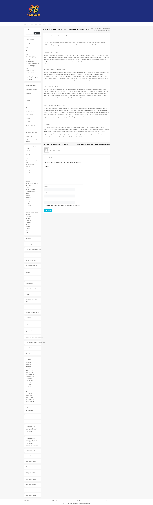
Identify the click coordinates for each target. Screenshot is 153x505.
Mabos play (28, 317)
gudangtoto (28, 93)
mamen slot (28, 220)
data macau (28, 177)
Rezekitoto (28, 254)
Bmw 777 (28, 54)
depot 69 (28, 179)
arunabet (28, 208)
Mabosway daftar (30, 306)
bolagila (28, 199)
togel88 (28, 203)
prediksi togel (29, 172)
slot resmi (28, 185)
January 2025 (29, 397)
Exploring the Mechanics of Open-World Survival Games (93, 144)
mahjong (28, 100)
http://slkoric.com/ (30, 348)
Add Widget (27, 500)
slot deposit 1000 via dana (32, 146)
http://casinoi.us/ (30, 456)
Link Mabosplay (30, 244)
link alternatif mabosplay (32, 265)
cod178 (27, 148)
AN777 (27, 278)
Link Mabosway (29, 114)
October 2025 (29, 378)
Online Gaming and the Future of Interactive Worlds (31, 72)
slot (26, 107)
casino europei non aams (32, 158)
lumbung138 (29, 136)
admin (45, 35)
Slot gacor (28, 216)
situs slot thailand (30, 189)
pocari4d (28, 226)
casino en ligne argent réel (32, 312)
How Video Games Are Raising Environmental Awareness (66, 29)
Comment (46, 166)
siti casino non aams (31, 461)
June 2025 (28, 387)
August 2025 (29, 382)
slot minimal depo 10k (31, 132)
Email (45, 192)
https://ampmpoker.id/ (31, 428)
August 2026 (29, 362)
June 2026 (28, 364)
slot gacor (28, 96)
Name (45, 186)
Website (46, 199)
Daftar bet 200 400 (31, 129)
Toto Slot (28, 118)
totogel (27, 193)
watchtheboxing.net (31, 191)
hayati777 (28, 206)
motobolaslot (29, 43)
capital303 (28, 197)
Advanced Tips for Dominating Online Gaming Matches (32, 57)
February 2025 (29, 395)
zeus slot (28, 195)
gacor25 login (29, 121)
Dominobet (28, 210)
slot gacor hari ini (30, 111)
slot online (28, 201)
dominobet (28, 181)
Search (27, 29)
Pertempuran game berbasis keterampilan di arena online (32, 77)
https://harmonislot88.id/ (32, 433)
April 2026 (28, 366)
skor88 (27, 175)
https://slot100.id (30, 431)
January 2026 (29, 372)
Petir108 (28, 230)
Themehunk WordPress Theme (82, 503)
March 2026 (29, 368)
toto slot (28, 166)
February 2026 (29, 370)
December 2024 (30, 399)
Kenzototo (28, 238)
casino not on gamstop (31, 288)
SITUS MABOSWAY (30, 426)
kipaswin (28, 294)
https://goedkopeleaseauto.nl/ (33, 249)
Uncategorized (29, 410)
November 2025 (30, 376)
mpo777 (28, 170)
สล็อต (27, 50)
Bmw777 (28, 47)
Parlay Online (29, 151)
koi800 (83, 78)
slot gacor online (30, 164)
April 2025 (28, 391)
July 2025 (28, 384)
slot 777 (28, 353)
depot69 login (29, 283)
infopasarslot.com (30, 168)
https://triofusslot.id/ (31, 429)
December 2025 (30, 374)
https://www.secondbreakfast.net (34, 337)
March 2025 (29, 393)
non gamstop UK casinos (32, 183)
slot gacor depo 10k (31, 125)
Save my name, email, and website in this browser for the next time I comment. (62, 206)
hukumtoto (28, 222)
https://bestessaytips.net (32, 212)
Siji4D (27, 232)
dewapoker (28, 187)
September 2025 (30, 380)
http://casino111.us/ (31, 450)
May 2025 (28, 389)
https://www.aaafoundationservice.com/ (36, 342)
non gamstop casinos (31, 260)
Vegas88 (28, 214)
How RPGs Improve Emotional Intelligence (55, 144)
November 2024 (30, 401)
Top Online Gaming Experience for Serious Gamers (31, 67)
